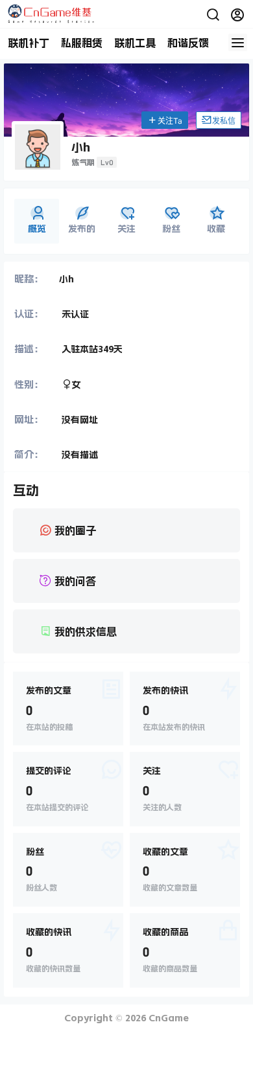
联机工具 (135, 43)
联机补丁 (28, 43)
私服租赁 (81, 43)
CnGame (167, 1018)
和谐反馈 (188, 43)
